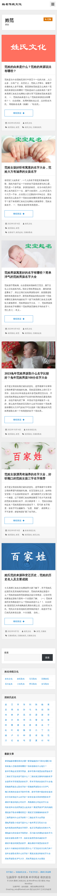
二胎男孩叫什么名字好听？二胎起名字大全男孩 (25, 817)
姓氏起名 (19, 232)
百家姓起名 (37, 333)
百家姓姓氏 (37, 127)
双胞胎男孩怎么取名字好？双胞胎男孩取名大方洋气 (27, 786)
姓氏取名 (11, 127)
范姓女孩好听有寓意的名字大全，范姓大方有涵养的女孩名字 (28, 169)
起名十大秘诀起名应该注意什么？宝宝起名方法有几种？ (28, 848)
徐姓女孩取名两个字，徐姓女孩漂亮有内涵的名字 (26, 838)
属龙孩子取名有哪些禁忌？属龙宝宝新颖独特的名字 (27, 812)
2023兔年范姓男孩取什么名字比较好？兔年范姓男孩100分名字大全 (27, 375)
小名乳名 (21, 684)
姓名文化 (9, 678)
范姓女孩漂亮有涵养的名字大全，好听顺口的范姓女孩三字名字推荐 (28, 476)
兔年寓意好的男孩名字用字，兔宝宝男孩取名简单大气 (28, 827)
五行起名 (9, 684)
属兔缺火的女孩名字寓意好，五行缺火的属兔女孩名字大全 (29, 833)
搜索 (6, 652)
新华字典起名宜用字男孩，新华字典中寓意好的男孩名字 (28, 771)
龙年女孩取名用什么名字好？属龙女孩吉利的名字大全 (28, 853)
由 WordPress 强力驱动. (36, 880)
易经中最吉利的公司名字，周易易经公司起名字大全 (27, 802)
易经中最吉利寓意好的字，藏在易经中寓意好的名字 (27, 843)
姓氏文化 (28, 127)
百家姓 (43, 631)
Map (48, 880)
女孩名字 (11, 232)
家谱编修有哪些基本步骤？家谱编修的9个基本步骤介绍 (28, 761)
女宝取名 (45, 684)
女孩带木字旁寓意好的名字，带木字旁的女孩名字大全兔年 (29, 781)
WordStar (28, 883)
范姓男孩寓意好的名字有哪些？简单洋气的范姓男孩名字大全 (28, 275)
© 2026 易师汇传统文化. (16, 880)
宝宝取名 (33, 678)
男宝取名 (33, 684)
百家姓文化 (31, 635)
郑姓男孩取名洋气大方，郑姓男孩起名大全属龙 (25, 858)
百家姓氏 (45, 678)
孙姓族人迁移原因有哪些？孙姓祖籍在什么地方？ (26, 766)
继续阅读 (23, 112)
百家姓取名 (28, 232)
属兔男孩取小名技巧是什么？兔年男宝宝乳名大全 (26, 822)
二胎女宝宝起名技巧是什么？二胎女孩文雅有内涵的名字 (28, 776)
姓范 (17, 127)
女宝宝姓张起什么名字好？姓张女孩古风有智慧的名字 (28, 797)
